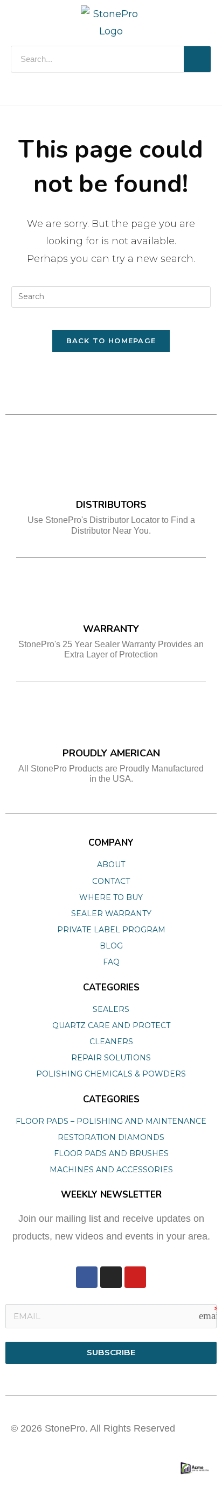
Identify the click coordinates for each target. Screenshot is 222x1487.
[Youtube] (135, 1277)
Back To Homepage (111, 340)
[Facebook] (87, 1277)
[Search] (197, 59)
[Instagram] (111, 1277)
